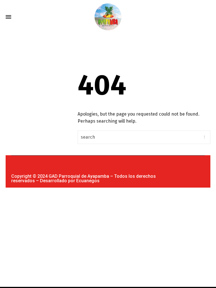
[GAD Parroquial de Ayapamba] (108, 17)
